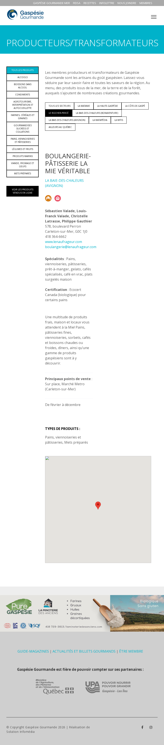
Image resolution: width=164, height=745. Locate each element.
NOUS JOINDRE (126, 3)
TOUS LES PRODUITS (23, 70)
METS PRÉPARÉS (22, 173)
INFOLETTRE (106, 3)
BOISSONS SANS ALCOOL (22, 86)
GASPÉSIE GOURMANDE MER (51, 3)
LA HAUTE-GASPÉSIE (107, 105)
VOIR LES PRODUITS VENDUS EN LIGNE (22, 191)
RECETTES (89, 3)
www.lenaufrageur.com (63, 241)
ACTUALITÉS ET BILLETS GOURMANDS (84, 651)
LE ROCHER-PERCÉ (59, 112)
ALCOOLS (23, 77)
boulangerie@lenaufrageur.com (70, 246)
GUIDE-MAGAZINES (33, 651)
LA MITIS (118, 119)
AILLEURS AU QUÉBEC (60, 127)
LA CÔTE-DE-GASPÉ (135, 105)
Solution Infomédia (20, 732)
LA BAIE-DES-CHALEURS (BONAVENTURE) (97, 112)
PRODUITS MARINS (23, 156)
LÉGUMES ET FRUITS (22, 149)
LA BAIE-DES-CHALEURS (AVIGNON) (67, 119)
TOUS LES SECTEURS (59, 105)
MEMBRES (145, 3)
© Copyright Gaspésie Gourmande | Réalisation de (48, 727)
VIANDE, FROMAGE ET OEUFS (22, 165)
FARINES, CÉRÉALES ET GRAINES (22, 117)
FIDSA (76, 3)
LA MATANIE (84, 105)
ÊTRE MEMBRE (131, 651)
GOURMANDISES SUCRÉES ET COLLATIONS (23, 128)
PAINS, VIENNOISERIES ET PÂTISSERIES (23, 140)
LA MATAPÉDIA (99, 119)
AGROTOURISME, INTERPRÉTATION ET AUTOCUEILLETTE (22, 105)
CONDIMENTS (22, 94)
